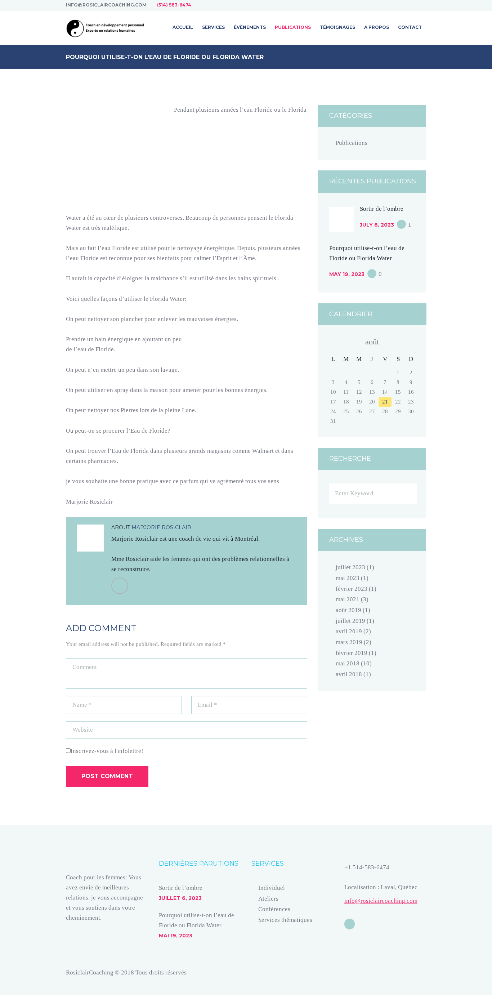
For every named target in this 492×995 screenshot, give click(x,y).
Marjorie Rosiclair (161, 527)
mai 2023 (347, 578)
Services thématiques (285, 919)
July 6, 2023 (377, 225)
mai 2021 (347, 599)
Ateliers (268, 898)
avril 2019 (349, 631)
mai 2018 (347, 663)
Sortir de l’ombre (381, 208)
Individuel (271, 887)
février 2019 (351, 653)
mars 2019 (349, 642)
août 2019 (348, 610)
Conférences (274, 909)
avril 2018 (349, 674)
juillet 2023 (350, 567)
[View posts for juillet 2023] (333, 342)
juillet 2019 (350, 620)
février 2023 (351, 588)
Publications (351, 142)
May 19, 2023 (346, 274)
